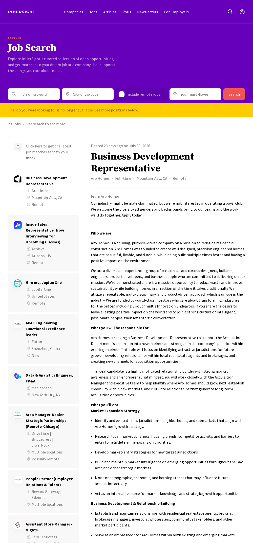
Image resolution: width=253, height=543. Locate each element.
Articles (109, 11)
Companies (73, 11)
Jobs (93, 11)
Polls (126, 11)
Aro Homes (100, 178)
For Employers (176, 11)
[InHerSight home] (21, 12)
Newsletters (147, 11)
